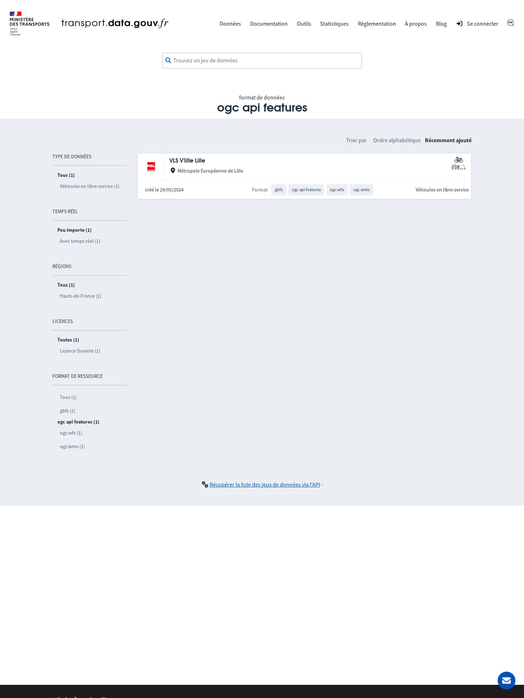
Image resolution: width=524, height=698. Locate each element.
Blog (441, 23)
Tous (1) (68, 397)
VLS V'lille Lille (187, 161)
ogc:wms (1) (72, 446)
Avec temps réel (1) (80, 241)
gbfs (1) (67, 410)
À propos (416, 23)
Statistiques (334, 23)
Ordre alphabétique (397, 140)
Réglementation (377, 23)
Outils (304, 23)
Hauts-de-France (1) (80, 296)
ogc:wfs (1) (71, 433)
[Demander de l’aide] (506, 680)
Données (230, 23)
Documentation (269, 23)
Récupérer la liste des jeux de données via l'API (265, 484)
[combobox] (262, 60)
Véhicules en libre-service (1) (89, 186)
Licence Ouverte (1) (80, 351)
